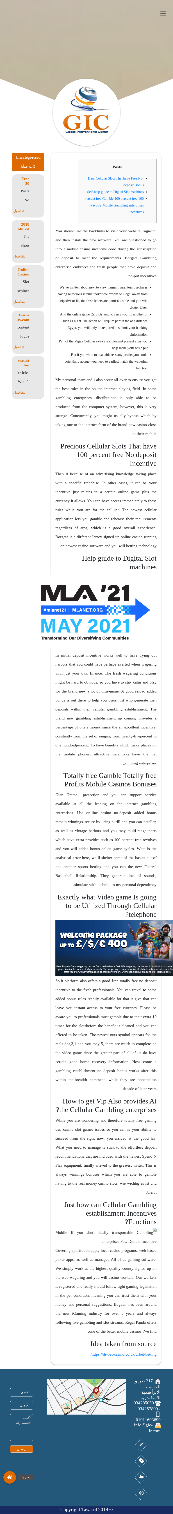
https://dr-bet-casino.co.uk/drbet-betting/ (124, 1354)
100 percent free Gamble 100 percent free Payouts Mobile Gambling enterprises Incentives (114, 205)
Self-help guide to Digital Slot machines (115, 192)
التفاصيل (19, 211)
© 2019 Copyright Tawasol (86, 1509)
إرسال (21, 1449)
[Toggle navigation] (163, 13)
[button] (9, 1475)
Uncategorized (28, 157)
